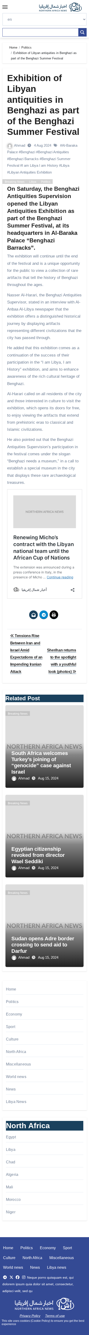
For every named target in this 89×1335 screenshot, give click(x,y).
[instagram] (23, 1277)
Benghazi (28, 152)
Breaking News (14, 181)
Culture (12, 1039)
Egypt (11, 1137)
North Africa (16, 1052)
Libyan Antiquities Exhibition (30, 172)
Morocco (13, 1200)
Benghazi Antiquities (53, 152)
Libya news (56, 1267)
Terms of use (55, 1316)
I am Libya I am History (40, 165)
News (11, 1089)
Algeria (12, 1175)
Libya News (16, 1102)
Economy (14, 1014)
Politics (45, 181)
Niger (10, 1212)
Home (11, 989)
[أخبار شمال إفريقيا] (63, 7)
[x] (11, 1277)
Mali (9, 1187)
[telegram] (5, 1277)
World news (16, 1077)
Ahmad (20, 145)
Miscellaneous (18, 1064)
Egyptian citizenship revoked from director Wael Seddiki (38, 855)
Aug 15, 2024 (48, 778)
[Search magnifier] (82, 32)
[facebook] (17, 1277)
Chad (10, 1162)
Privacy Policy (30, 1316)
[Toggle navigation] (5, 7)
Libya (65, 165)
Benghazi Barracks (24, 159)
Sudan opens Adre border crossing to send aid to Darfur (42, 945)
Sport (10, 1027)
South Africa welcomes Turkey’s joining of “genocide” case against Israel (41, 762)
